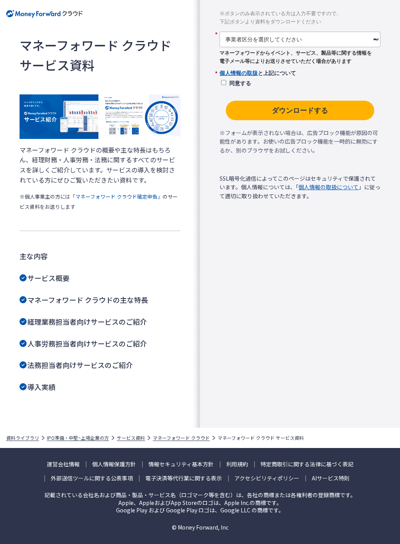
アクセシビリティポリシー (266, 478)
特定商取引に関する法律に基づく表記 (307, 464)
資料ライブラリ (22, 438)
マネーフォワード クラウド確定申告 (116, 196)
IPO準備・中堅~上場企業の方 (78, 438)
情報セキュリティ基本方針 (181, 464)
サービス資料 (131, 438)
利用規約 (237, 464)
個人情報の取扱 (239, 73)
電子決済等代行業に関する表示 (183, 478)
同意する (240, 83)
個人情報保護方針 (114, 464)
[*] (300, 29)
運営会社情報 (63, 464)
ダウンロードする (300, 110)
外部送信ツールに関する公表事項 (92, 478)
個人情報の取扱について (328, 187)
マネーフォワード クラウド (181, 438)
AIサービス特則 (331, 478)
